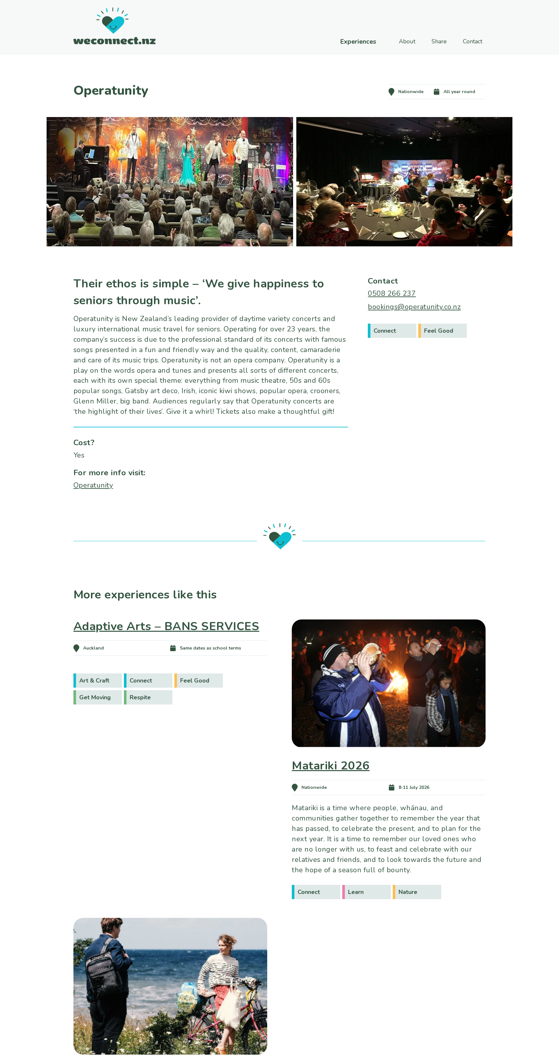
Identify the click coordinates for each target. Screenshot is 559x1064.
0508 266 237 (392, 293)
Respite (140, 697)
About (407, 41)
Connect (385, 331)
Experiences (358, 41)
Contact (472, 41)
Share (439, 41)
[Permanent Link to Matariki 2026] (389, 756)
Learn (356, 892)
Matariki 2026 (331, 766)
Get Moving (95, 697)
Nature (408, 892)
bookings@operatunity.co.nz (414, 307)
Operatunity (93, 485)
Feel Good (438, 331)
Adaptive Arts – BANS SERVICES (166, 626)
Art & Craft (94, 680)
